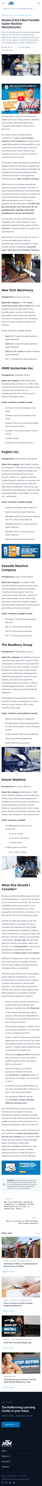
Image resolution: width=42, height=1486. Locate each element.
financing (35, 1008)
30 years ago (20, 940)
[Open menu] (3, 3)
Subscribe (9, 1424)
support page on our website (26, 953)
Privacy (4, 1476)
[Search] (38, 3)
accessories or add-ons (19, 1075)
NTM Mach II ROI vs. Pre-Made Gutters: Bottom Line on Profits (21, 1264)
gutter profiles (23, 1054)
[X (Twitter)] (6, 1483)
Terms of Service (12, 1476)
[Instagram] (14, 1483)
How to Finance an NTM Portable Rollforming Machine (18, 1304)
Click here (6, 228)
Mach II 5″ (9, 336)
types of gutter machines (28, 178)
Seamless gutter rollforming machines (16, 15)
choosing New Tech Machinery (17, 207)
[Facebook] (3, 1483)
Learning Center (21, 946)
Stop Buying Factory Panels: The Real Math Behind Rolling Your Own (20, 1380)
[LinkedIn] (10, 1483)
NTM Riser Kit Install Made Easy (18, 1342)
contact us (16, 1146)
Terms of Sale (22, 1476)
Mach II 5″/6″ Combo (14, 351)
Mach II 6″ (9, 344)
